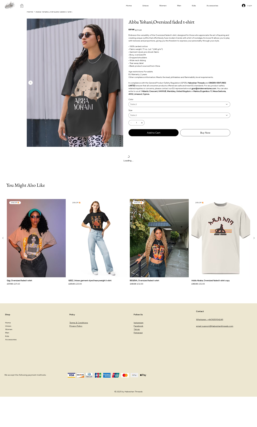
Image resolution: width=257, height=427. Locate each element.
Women (8, 329)
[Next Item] (30, 83)
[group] (128, 242)
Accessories (11, 339)
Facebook (138, 326)
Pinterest (138, 333)
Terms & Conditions (78, 322)
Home (8, 322)
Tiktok (137, 329)
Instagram (138, 322)
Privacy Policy (75, 326)
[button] (21, 6)
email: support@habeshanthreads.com (214, 326)
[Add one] (142, 122)
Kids (7, 336)
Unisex (8, 326)
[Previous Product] (3, 238)
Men (7, 333)
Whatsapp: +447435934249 (209, 319)
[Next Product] (254, 238)
